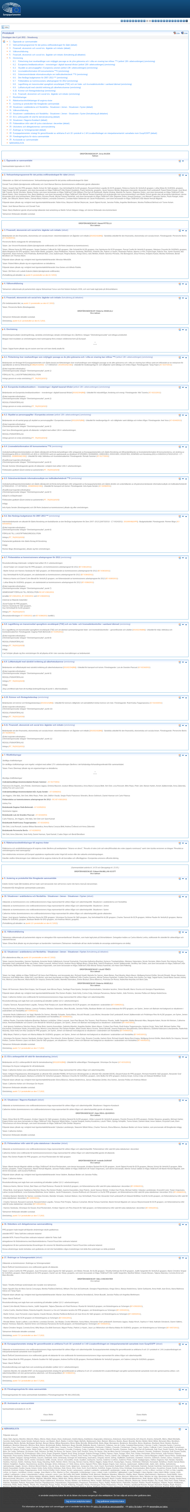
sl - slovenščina (181, 21)
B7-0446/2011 (66, 1017)
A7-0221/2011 (154, 393)
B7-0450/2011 (33, 1198)
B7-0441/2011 (65, 1318)
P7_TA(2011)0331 (16, 746)
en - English (141, 21)
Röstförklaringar (19, 97)
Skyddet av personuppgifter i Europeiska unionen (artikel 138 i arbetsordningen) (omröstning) (58, 68)
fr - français (144, 21)
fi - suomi (184, 21)
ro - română (175, 21)
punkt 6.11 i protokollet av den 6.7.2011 (29, 321)
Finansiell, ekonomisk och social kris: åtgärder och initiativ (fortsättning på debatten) (49, 55)
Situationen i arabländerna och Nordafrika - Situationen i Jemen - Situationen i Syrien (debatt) (53, 107)
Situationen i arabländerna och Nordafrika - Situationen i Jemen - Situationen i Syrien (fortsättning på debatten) (60, 114)
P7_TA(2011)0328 (16, 646)
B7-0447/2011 (128, 1023)
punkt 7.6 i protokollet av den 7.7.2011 (28, 1381)
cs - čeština (127, 21)
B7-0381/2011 (85, 567)
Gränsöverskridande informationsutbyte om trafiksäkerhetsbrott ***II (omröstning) (53, 74)
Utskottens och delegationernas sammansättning (34, 127)
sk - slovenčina (178, 21)
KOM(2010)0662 (37, 365)
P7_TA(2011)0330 (16, 717)
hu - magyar (161, 21)
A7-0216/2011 (144, 667)
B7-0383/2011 (104, 571)
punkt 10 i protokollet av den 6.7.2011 (39, 957)
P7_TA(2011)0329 (16, 681)
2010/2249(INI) (139, 630)
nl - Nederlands (167, 21)
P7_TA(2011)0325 (51, 500)
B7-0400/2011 (134, 1314)
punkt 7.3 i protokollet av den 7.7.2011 (28, 1091)
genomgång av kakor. (158, 1506)
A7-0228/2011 (9, 238)
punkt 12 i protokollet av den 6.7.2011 (41, 923)
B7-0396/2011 (136, 1186)
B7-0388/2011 (69, 1373)
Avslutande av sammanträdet (25, 140)
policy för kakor (135, 1506)
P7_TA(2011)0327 (16, 612)
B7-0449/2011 (126, 1031)
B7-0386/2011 (87, 582)
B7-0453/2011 (140, 1034)
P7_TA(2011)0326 (16, 537)
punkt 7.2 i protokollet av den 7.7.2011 (28, 1048)
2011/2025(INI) (78, 420)
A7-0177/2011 (103, 456)
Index (6, 27)
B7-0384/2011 (87, 575)
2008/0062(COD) (35, 486)
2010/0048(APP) (130, 522)
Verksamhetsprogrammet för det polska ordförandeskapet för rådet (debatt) (45, 45)
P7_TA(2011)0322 (39, 406)
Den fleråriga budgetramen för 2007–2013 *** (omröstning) (43, 78)
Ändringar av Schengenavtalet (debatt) (29, 130)
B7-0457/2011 (172, 1328)
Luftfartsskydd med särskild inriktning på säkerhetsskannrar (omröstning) (49, 87)
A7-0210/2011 (156, 703)
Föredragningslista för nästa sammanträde (31, 136)
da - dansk (130, 21)
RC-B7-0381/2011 (46, 592)
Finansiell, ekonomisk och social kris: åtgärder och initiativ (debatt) (41, 48)
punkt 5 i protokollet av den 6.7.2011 (41, 275)
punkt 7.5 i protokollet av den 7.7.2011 (28, 1335)
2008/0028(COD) (19, 456)
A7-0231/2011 (124, 1062)
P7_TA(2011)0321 (39, 378)
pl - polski (170, 21)
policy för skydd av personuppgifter (109, 1506)
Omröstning (18, 58)
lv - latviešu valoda (156, 21)
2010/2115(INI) (47, 703)
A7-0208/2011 (105, 486)
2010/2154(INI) (70, 667)
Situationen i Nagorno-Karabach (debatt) (30, 120)
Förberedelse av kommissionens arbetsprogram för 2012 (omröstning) (48, 81)
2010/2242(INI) (96, 236)
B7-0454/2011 (143, 1040)
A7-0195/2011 (57, 632)
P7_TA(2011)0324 (51, 470)
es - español (125, 21)
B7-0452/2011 (151, 1208)
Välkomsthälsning (20, 51)
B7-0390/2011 (31, 1011)
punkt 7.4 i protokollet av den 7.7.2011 (28, 1216)
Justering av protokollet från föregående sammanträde (36, 104)
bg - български (122, 21)
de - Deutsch (133, 21)
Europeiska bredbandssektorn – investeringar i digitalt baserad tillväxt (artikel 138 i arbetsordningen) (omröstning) (66, 64)
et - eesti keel (136, 21)
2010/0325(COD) (65, 365)
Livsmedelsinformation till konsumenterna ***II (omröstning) (43, 71)
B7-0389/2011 (117, 1005)
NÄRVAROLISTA (16, 143)
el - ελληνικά (139, 21)
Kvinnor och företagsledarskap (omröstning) (37, 91)
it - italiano (153, 21)
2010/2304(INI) (79, 393)
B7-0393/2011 (122, 1310)
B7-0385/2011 (111, 579)
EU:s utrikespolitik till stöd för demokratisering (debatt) (36, 117)
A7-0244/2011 (175, 420)
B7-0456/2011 (104, 1324)
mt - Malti (164, 21)
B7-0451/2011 (39, 1204)
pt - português (172, 21)
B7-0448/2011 (179, 1192)
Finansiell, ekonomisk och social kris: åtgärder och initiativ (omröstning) (49, 94)
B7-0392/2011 (136, 1306)
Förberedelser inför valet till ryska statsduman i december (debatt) (41, 123)
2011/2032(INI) (59, 1062)
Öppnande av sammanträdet (25, 42)
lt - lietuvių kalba (158, 21)
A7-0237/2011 (165, 365)
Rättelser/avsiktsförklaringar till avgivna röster (32, 100)
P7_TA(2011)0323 (39, 438)
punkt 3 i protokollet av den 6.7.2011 (39, 303)
